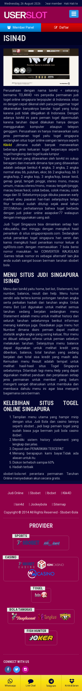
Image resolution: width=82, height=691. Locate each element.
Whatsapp (10, 685)
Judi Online (15, 493)
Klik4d (7, 145)
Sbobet (35, 493)
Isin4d (19, 504)
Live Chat (31, 685)
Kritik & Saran (72, 685)
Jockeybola (39, 504)
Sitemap (60, 504)
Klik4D (67, 493)
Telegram (51, 686)
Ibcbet (51, 493)
